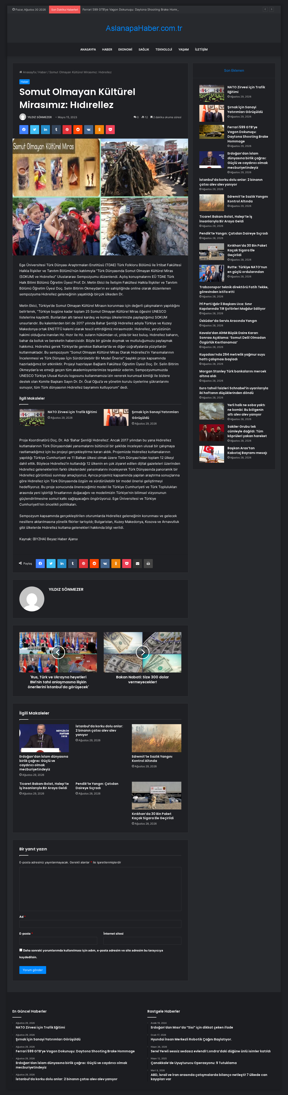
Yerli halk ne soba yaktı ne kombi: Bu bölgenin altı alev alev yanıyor (246, 410)
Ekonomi (125, 49)
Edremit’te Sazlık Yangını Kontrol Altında (152, 758)
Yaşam (183, 49)
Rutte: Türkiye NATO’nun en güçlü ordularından (247, 269)
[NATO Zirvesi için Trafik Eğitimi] (32, 417)
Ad (22, 916)
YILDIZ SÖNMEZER (39, 117)
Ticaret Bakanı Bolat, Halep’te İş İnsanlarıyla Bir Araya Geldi (44, 785)
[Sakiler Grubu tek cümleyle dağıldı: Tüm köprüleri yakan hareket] (211, 432)
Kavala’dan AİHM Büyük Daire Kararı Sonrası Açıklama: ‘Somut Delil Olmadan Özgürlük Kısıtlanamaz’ (232, 338)
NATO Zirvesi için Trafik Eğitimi (72, 412)
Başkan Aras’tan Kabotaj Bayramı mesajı (247, 450)
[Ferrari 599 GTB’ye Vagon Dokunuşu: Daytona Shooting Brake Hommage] (211, 132)
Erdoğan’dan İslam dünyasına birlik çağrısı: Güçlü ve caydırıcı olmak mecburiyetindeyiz (43, 763)
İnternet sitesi (114, 933)
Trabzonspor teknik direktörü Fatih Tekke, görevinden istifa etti (233, 289)
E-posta (26, 933)
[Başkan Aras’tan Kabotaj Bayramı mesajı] (211, 454)
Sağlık (144, 49)
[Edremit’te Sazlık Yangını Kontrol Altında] (156, 738)
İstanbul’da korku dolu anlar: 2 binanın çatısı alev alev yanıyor (99, 730)
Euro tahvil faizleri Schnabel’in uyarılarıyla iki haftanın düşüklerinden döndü (233, 390)
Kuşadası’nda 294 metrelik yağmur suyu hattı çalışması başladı (232, 356)
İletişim (201, 49)
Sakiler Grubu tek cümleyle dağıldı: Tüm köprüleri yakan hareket (247, 431)
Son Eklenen (234, 70)
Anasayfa (88, 49)
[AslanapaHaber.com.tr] (144, 28)
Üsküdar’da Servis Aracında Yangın (228, 321)
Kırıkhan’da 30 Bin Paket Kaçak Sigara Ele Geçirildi (153, 816)
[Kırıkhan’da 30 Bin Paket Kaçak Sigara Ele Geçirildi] (156, 796)
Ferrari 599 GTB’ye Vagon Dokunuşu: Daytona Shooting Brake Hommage (133, 9)
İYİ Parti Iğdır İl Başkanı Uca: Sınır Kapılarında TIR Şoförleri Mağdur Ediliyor (232, 306)
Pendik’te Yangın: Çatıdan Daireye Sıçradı (97, 785)
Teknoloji (163, 49)
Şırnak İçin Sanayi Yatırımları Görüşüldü (245, 109)
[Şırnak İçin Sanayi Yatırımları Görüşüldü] (116, 417)
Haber (107, 49)
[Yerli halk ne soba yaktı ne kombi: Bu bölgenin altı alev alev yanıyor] (211, 411)
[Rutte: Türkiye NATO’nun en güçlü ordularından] (211, 273)
